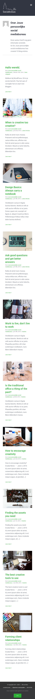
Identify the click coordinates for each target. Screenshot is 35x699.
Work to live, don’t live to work (17, 309)
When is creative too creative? (17, 108)
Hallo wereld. (12, 67)
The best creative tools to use (17, 560)
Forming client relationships (17, 622)
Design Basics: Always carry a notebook (17, 173)
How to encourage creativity (17, 436)
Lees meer (8, 91)
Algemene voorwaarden (18, 687)
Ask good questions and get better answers (17, 241)
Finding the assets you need (17, 498)
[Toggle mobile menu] (31, 5)
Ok (17, 695)
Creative (24, 331)
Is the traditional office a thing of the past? (17, 371)
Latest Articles (26, 130)
